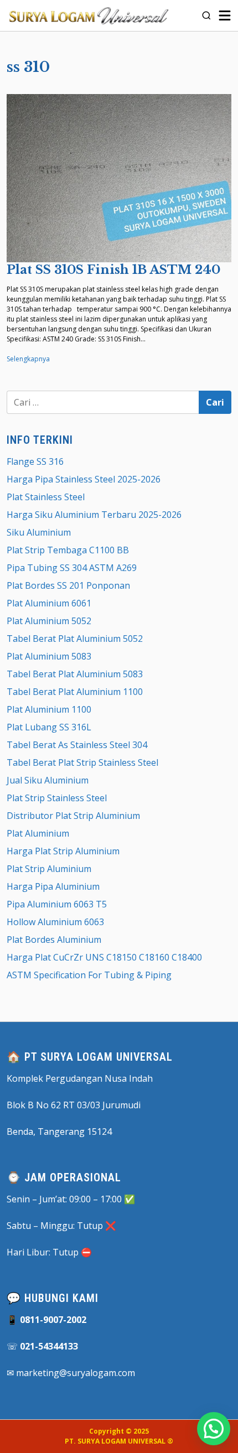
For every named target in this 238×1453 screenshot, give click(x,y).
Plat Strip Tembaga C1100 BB (68, 550)
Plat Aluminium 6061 (49, 603)
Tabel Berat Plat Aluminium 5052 (75, 638)
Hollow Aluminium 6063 (55, 922)
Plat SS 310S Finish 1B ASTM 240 (113, 269)
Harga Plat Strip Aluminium (63, 851)
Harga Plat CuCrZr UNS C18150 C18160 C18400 (104, 957)
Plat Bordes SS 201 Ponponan (68, 585)
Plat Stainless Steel (46, 497)
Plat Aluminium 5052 (49, 621)
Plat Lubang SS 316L (49, 727)
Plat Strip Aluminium (49, 869)
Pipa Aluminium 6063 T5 (57, 904)
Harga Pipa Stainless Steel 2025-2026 (84, 479)
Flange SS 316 (35, 461)
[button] (213, 1428)
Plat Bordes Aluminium (54, 939)
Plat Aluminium (38, 833)
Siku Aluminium (39, 532)
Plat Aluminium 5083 (49, 656)
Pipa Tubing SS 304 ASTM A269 (72, 568)
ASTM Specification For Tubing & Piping (89, 975)
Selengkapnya (28, 359)
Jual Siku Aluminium (48, 780)
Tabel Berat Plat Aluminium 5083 (75, 674)
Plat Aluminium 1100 (49, 709)
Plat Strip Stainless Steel (57, 798)
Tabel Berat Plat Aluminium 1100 (75, 692)
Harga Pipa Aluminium (53, 886)
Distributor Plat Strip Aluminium (73, 815)
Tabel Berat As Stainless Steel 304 (77, 745)
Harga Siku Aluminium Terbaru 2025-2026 (94, 514)
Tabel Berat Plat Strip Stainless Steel (82, 762)
